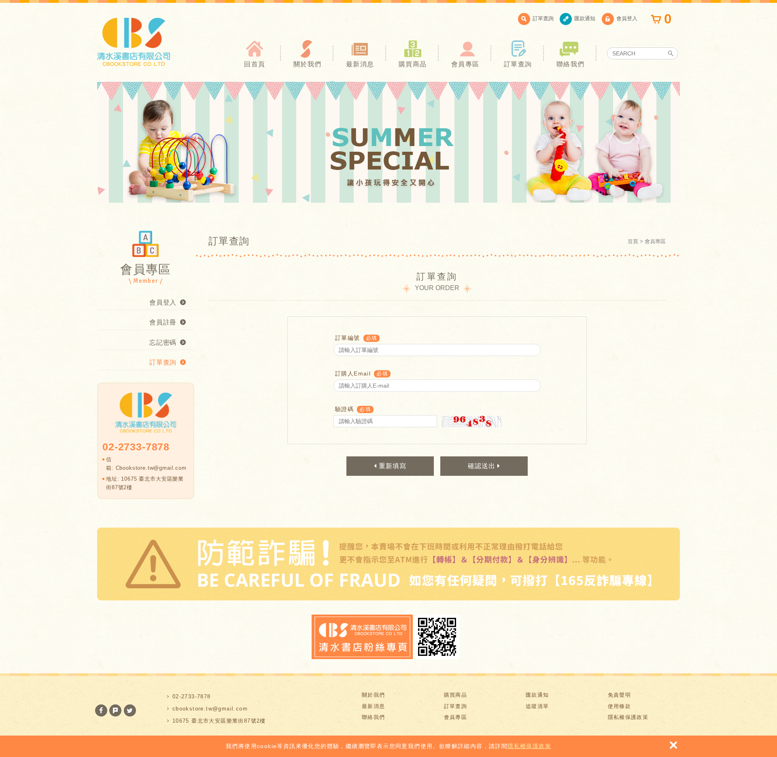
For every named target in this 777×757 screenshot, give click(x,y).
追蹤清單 (537, 706)
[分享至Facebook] (101, 710)
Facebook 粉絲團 (362, 637)
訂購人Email (353, 373)
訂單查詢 (543, 18)
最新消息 (360, 64)
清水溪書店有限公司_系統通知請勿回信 (133, 41)
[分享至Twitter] (130, 710)
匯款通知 (584, 18)
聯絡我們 (570, 64)
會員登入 (626, 18)
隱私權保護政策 (529, 746)
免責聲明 (619, 695)
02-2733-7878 (191, 696)
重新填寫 (391, 465)
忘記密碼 (162, 342)
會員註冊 (162, 322)
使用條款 (619, 706)
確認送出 (482, 465)
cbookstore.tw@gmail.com (210, 709)
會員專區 (465, 64)
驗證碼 (344, 409)
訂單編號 (347, 338)
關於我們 (307, 64)
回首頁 (254, 64)
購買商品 (413, 64)
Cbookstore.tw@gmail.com (151, 468)
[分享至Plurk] (115, 710)
